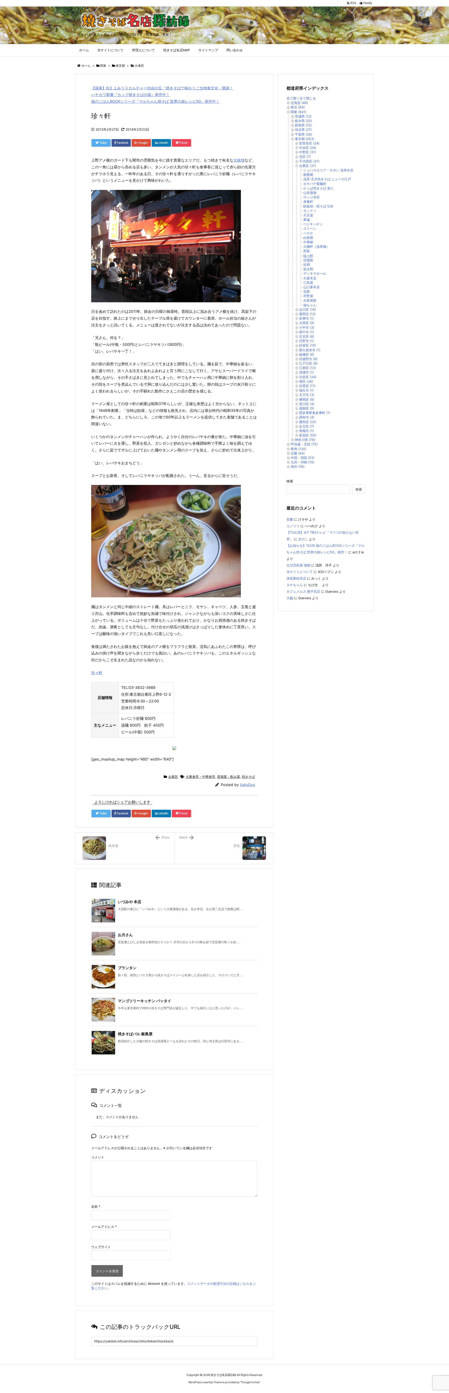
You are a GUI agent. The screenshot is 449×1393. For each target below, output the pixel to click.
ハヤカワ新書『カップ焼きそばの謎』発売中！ (130, 94)
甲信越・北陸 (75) (304, 444)
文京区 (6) (306, 336)
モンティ (309, 211)
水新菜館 (309, 300)
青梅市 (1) (306, 431)
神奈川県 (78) (305, 440)
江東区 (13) (307, 368)
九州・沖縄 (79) (302, 462)
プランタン (127, 967)
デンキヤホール (314, 273)
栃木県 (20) (303, 121)
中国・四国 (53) (303, 458)
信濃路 (308, 260)
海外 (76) (297, 467)
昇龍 (306, 251)
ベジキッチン (313, 224)
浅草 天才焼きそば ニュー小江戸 (327, 179)
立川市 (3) (306, 395)
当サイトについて (299, 572)
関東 (103, 65)
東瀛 (306, 220)
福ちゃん (309, 305)
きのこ (303, 539)
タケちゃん (294, 585)
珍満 (306, 264)
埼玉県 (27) (303, 130)
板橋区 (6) (306, 354)
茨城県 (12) (303, 116)
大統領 (239, 160)
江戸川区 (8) (308, 363)
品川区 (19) (307, 309)
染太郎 (308, 269)
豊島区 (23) (307, 422)
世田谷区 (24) (309, 143)
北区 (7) (305, 157)
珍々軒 (96, 672)
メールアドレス (104, 1227)
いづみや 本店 (129, 901)
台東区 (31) (307, 166)
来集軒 (308, 201)
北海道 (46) (299, 103)
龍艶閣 (308, 175)
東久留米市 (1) (309, 350)
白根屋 (308, 238)
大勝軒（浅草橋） (316, 246)
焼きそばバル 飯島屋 (135, 1033)
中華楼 (308, 242)
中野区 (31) (307, 152)
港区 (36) (306, 381)
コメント (97, 1157)
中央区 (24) (307, 148)
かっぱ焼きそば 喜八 (318, 188)
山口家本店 (311, 287)
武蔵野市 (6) (308, 359)
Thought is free (250, 1382)
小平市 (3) (306, 327)
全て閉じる (308, 98)
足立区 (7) (306, 426)
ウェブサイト (101, 1247)
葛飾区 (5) (306, 408)
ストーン (309, 228)
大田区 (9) (306, 323)
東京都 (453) (304, 139)
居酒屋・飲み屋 (228, 777)
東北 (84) (298, 107)
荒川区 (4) (306, 404)
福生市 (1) (306, 390)
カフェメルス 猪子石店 (303, 591)
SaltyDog (247, 785)
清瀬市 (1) (306, 372)
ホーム (86, 65)
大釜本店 (309, 278)
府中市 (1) (306, 332)
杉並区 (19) (307, 345)
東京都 (120, 65)
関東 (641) (298, 112)
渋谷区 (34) (307, 377)
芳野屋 (308, 296)
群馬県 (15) (303, 125)
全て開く (293, 98)
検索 (289, 481)
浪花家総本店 (296, 578)
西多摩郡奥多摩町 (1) (314, 413)
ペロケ (308, 233)
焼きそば (248, 777)
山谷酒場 (309, 193)
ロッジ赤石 (311, 197)
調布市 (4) (306, 417)
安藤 (289, 519)
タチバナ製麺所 (314, 184)
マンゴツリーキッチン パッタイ (144, 1000)
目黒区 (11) (307, 386)
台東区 (139, 65)
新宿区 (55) (307, 435)
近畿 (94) (298, 453)
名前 (95, 1206)
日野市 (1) (306, 341)
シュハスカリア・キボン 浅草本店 (328, 170)
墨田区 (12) (307, 314)
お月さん (125, 934)
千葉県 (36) (303, 134)
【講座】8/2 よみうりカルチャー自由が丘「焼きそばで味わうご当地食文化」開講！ (162, 88)
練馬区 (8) (306, 399)
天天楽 (308, 215)
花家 (306, 291)
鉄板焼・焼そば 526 (318, 206)
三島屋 (308, 283)
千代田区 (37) (309, 161)
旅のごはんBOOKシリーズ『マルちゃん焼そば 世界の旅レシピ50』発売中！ (155, 101)
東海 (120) (298, 449)
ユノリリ (293, 526)
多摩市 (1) (306, 318)
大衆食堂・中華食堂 (200, 777)
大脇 (289, 598)
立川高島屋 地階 (298, 565)
